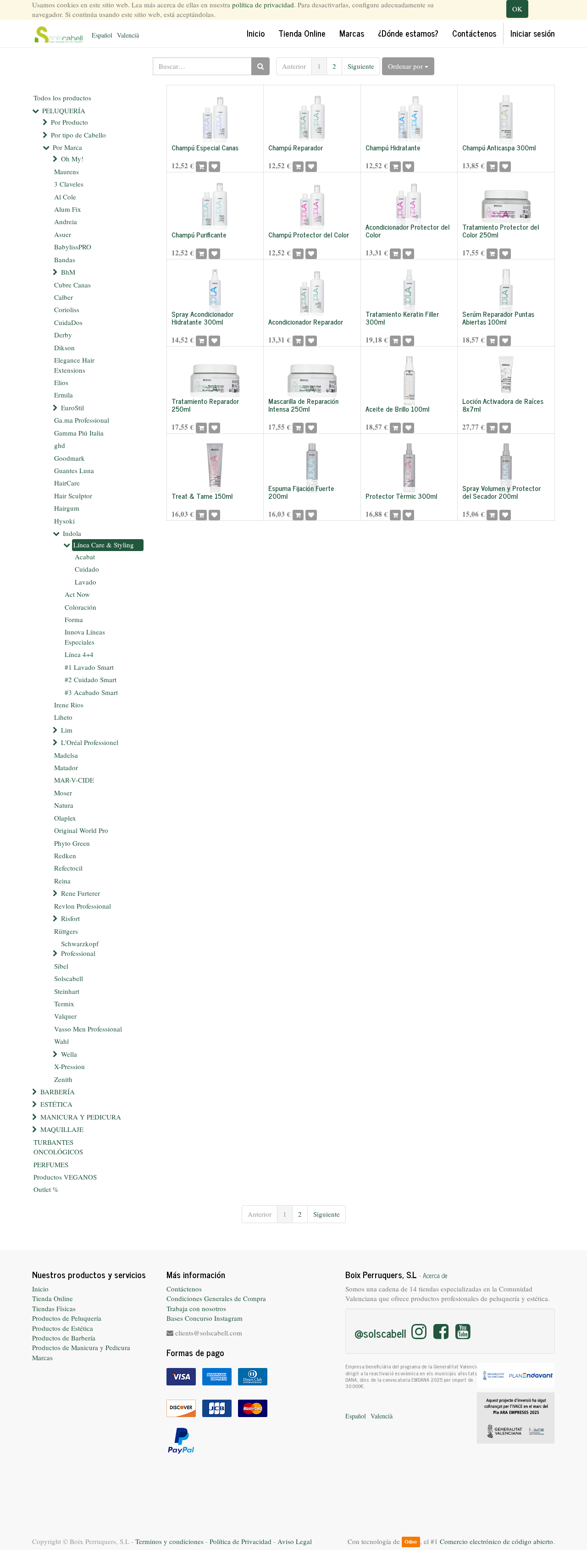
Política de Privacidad (240, 1541)
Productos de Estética (62, 1328)
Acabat (85, 556)
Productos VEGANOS (65, 1176)
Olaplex (65, 817)
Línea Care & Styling (103, 544)
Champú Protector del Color (308, 234)
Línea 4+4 (79, 654)
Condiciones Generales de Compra (216, 1298)
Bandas (64, 259)
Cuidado (87, 569)
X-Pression (69, 1066)
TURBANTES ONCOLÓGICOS (58, 1146)
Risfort (70, 918)
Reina (62, 880)
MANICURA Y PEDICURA (80, 1116)
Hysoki (64, 520)
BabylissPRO (72, 246)
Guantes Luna (74, 470)
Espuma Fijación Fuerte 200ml (301, 492)
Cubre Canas (72, 284)
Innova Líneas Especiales (85, 636)
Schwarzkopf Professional (80, 948)
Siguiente (361, 66)
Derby (63, 334)
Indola (72, 533)
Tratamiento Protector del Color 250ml (500, 230)
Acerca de (435, 1275)
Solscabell (68, 978)
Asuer (62, 234)
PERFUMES (50, 1164)
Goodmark (69, 458)
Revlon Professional (82, 905)
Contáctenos (184, 1288)
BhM (68, 271)
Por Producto (69, 122)
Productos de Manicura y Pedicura (81, 1347)
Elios (61, 382)
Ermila (63, 394)
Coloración (80, 607)
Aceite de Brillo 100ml (397, 408)
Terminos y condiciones (169, 1541)
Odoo (410, 1542)
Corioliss (66, 309)
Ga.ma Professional (81, 420)
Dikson (64, 347)
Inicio (40, 1288)
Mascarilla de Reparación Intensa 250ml (303, 404)
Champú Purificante (199, 234)
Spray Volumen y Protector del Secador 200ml (501, 492)
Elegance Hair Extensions (74, 364)
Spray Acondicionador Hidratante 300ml (202, 317)
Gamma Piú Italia (79, 432)
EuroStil (72, 407)
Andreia (65, 221)
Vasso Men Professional (88, 1028)
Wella (69, 1054)
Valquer (65, 1015)
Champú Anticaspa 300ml (499, 147)
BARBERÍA (57, 1091)
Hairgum (66, 508)
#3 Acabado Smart (91, 692)
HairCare (67, 482)
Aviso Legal (294, 1541)
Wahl (61, 1041)
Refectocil (68, 867)
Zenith (63, 1079)
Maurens (66, 171)
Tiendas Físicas (54, 1308)
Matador (66, 767)
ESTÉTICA (56, 1104)
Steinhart (66, 991)
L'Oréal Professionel (89, 742)
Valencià (128, 35)
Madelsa (66, 755)
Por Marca (67, 147)
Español (102, 35)
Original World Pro (81, 830)
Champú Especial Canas (205, 147)
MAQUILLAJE (61, 1129)
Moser (63, 792)
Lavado (85, 581)
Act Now (77, 594)
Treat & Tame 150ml (202, 496)
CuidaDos (68, 322)
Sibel (61, 966)
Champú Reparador (295, 147)
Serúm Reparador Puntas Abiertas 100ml (498, 317)
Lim (66, 729)
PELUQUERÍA (63, 110)
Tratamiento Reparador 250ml (205, 404)
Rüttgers (66, 931)
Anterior (294, 66)
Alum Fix (67, 209)
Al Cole (65, 196)
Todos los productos (62, 97)
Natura (63, 805)
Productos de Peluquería (66, 1318)
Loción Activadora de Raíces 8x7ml (502, 404)
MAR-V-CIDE (74, 779)
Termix (64, 1003)
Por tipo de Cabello (78, 134)
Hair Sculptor (73, 495)
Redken (65, 855)
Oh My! (72, 158)
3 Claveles (68, 183)
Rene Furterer (80, 893)
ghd (59, 445)
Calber (63, 297)
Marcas (42, 1357)
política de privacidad (263, 4)
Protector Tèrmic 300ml (401, 496)
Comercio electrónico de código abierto (496, 1541)
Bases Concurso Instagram (204, 1318)
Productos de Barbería (63, 1337)
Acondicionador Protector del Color (407, 230)
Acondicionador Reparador (305, 321)
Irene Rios (68, 704)
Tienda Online (52, 1298)
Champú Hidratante (393, 147)
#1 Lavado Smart (89, 667)
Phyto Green (72, 843)
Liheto (63, 717)
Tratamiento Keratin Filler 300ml (402, 317)
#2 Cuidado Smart (90, 679)
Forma (74, 619)
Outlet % (46, 1189)
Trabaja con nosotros (196, 1308)
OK (517, 8)
